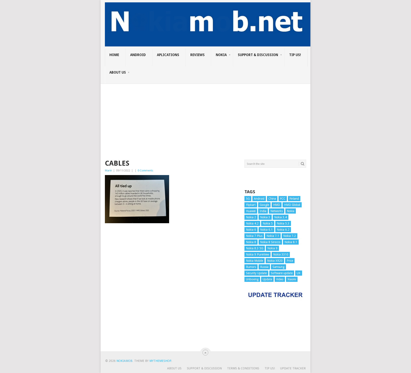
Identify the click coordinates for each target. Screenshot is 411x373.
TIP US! (295, 55)
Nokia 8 (251, 242)
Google (264, 205)
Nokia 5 (268, 223)
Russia (264, 267)
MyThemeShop (160, 361)
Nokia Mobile (254, 260)
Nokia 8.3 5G (254, 248)
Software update (282, 273)
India (263, 211)
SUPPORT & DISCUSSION (258, 55)
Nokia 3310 (280, 254)
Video (279, 279)
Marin (108, 170)
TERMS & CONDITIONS (243, 368)
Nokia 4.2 (252, 223)
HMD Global (292, 205)
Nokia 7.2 (289, 236)
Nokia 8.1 (290, 242)
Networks (276, 211)
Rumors (251, 267)
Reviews (197, 55)
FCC (282, 198)
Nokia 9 (272, 248)
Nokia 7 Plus (254, 236)
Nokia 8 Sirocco (270, 242)
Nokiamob (124, 361)
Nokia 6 (251, 229)
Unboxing (252, 279)
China (272, 198)
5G (248, 198)
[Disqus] (171, 289)
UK (299, 273)
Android (138, 55)
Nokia (221, 55)
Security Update (256, 273)
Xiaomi (291, 279)
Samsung (278, 267)
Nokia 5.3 (283, 223)
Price (290, 260)
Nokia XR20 (275, 260)
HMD (276, 205)
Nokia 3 (265, 217)
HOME (114, 55)
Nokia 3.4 (280, 217)
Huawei (251, 211)
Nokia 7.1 (273, 236)
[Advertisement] (205, 114)
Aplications (168, 55)
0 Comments (145, 170)
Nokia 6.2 (283, 229)
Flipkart (251, 205)
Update (267, 279)
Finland (294, 198)
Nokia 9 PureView (257, 254)
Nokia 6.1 (266, 229)
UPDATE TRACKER (293, 368)
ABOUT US (117, 72)
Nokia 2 (251, 217)
